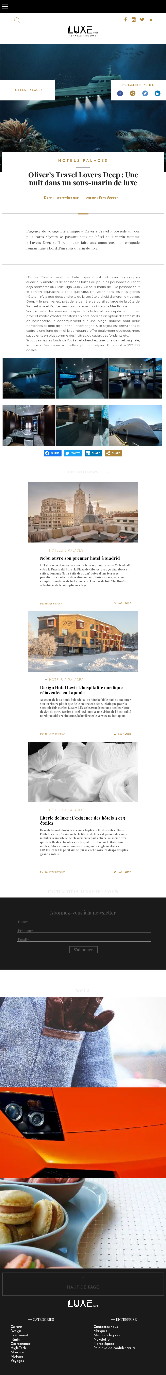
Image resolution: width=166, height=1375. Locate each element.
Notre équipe (104, 1344)
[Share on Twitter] (145, 93)
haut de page (83, 1287)
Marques (100, 1331)
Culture (16, 1327)
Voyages (17, 1361)
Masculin (17, 1352)
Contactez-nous (106, 1327)
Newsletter (102, 1339)
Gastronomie (21, 1344)
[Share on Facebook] (120, 93)
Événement (19, 1335)
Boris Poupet (108, 197)
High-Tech (18, 1348)
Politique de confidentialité (115, 1348)
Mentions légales (107, 1335)
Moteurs (17, 1356)
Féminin (16, 1339)
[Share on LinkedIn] (157, 93)
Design (16, 1331)
